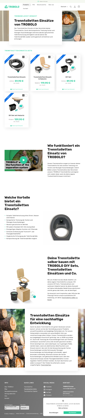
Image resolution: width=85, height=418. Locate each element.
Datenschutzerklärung (32, 413)
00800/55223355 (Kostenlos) (68, 392)
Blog (6, 389)
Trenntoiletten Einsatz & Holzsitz (42, 78)
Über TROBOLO (9, 387)
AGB (41, 413)
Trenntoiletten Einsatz (17, 77)
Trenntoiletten (46, 365)
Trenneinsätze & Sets (30, 389)
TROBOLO (11, 413)
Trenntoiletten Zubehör (31, 391)
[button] (26, 5)
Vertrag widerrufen (10, 393)
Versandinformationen (11, 391)
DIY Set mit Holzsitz (16, 115)
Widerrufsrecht (20, 413)
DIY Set (68, 77)
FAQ (6, 396)
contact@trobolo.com (69, 388)
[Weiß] (26, 57)
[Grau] (23, 57)
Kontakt (7, 398)
